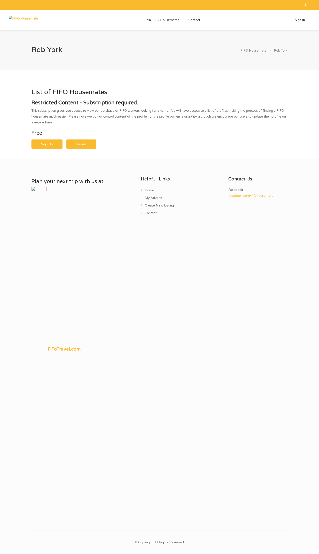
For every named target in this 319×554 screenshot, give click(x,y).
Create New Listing (159, 205)
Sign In (299, 20)
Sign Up (47, 144)
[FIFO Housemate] (23, 18)
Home (149, 190)
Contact (194, 20)
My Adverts (154, 198)
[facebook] (305, 5)
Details (81, 144)
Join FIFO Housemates (162, 20)
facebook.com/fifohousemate (250, 196)
